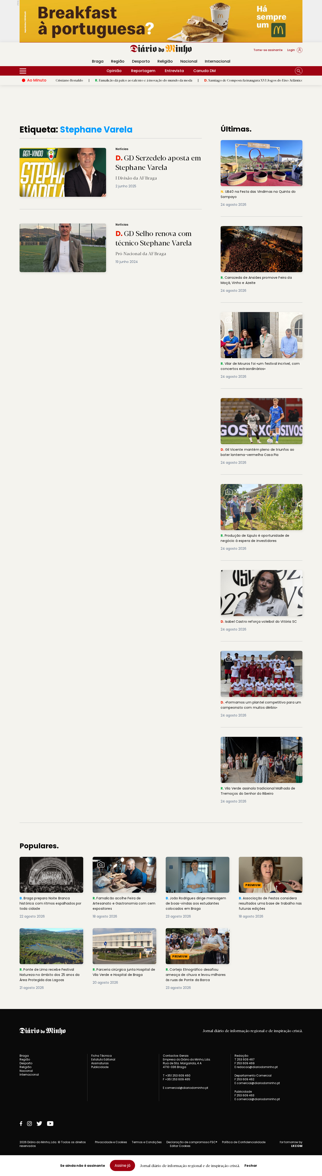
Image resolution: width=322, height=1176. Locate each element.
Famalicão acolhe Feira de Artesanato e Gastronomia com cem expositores (123, 865)
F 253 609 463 (244, 1095)
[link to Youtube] (50, 1123)
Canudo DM (204, 70)
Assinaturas (100, 1063)
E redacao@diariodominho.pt (256, 1067)
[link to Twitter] (39, 1123)
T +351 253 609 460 (176, 1075)
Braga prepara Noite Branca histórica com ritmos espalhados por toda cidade (47, 865)
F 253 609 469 (245, 1063)
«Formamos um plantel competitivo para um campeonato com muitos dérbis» (260, 656)
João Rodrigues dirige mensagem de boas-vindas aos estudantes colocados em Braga (197, 865)
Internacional (217, 61)
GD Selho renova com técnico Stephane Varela (58, 226)
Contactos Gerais (176, 1056)
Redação (241, 1056)
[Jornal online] (44, 52)
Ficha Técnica (101, 1056)
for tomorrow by (291, 1144)
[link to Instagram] (29, 1123)
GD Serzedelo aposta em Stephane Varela (54, 150)
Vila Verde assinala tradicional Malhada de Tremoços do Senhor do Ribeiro (259, 742)
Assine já (122, 1165)
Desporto (141, 61)
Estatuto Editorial (103, 1059)
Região (117, 61)
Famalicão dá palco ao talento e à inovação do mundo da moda (111, 80)
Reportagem (143, 70)
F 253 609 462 (244, 1079)
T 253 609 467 (245, 1059)
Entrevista (174, 70)
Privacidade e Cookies (111, 1142)
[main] (161, 557)
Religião (165, 61)
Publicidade (99, 1067)
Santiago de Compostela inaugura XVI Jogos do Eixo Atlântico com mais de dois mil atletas (242, 80)
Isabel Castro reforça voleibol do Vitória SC (259, 575)
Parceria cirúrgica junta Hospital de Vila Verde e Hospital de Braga (123, 936)
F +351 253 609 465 (176, 1079)
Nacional (188, 61)
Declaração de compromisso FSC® (191, 1142)
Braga (97, 61)
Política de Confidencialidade (243, 1142)
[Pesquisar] (298, 70)
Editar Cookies (180, 1146)
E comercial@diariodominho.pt (185, 1088)
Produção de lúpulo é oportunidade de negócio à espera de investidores (258, 489)
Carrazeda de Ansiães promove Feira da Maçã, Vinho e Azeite (259, 231)
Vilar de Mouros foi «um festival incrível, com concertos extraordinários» (258, 317)
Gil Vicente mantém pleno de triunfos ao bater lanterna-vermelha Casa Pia (259, 403)
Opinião (114, 70)
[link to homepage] (161, 49)
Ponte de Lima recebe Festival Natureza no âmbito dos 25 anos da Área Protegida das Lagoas (51, 936)
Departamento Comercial (253, 1075)
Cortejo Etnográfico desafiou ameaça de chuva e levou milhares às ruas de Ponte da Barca (194, 939)
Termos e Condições (147, 1142)
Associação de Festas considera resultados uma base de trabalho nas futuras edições (270, 865)
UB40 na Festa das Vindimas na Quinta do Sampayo (261, 145)
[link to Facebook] (21, 1123)
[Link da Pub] (161, 21)
